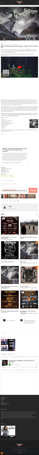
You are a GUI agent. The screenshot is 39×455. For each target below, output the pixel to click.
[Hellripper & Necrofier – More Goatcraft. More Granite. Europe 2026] (10, 250)
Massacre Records (4, 415)
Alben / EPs (21, 260)
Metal (18, 415)
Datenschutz (24, 447)
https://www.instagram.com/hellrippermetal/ (8, 176)
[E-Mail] (12, 200)
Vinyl (26, 260)
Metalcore (30, 415)
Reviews (24, 260)
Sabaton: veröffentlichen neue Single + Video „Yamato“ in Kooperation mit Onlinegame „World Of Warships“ (29, 321)
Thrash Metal (25, 417)
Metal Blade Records (23, 415)
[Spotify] (20, 450)
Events (2, 235)
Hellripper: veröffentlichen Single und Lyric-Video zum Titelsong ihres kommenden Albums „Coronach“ (10, 287)
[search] (37, 333)
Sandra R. (3, 44)
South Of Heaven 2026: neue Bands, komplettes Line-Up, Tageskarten (10, 311)
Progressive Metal (31, 416)
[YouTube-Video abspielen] (19, 67)
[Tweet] (7, 200)
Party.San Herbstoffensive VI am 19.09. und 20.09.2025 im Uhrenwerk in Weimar (28, 311)
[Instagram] (17, 450)
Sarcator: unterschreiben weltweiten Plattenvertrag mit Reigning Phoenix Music (28, 237)
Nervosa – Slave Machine (11, 320)
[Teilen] (15, 200)
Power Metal (25, 416)
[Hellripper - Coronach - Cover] (29, 250)
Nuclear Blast (10, 416)
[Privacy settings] (2, 453)
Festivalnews (2, 309)
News (6, 44)
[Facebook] (14, 450)
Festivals (4, 235)
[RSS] (21, 450)
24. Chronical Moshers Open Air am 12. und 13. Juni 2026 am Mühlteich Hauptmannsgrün (9, 237)
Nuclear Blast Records (18, 416)
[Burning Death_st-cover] (29, 275)
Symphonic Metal (19, 417)
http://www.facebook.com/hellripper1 (7, 175)
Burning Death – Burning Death (24, 286)
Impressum (21, 447)
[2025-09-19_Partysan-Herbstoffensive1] (29, 300)
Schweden (13, 417)
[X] (16, 450)
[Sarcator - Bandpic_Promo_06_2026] (29, 226)
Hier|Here (8, 403)
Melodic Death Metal (12, 415)
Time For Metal (31, 417)
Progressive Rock (4, 417)
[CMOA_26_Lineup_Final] (10, 226)
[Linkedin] (19, 450)
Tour (35, 417)
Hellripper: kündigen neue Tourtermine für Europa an (7, 261)
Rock (9, 417)
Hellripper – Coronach (23, 261)
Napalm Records (4, 416)
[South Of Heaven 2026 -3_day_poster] (10, 300)
